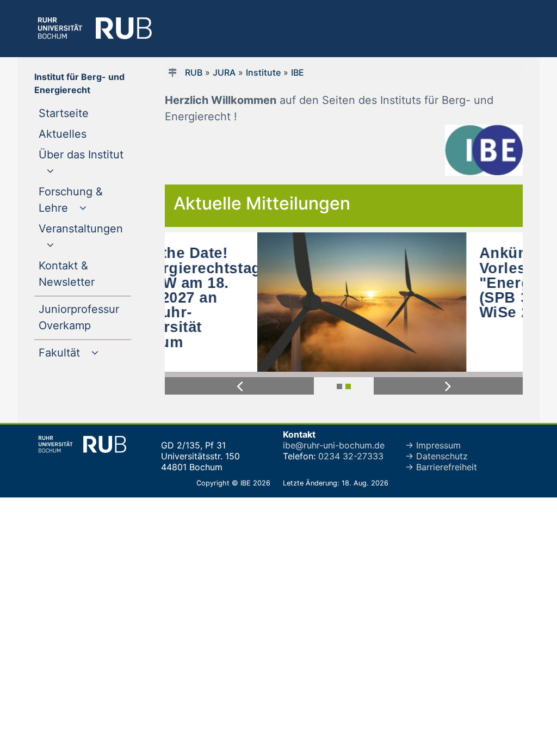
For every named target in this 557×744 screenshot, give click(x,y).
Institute (263, 72)
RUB (193, 72)
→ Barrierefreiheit (441, 467)
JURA (224, 72)
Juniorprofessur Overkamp (85, 317)
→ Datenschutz (436, 456)
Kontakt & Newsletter (85, 273)
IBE (297, 72)
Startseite (85, 113)
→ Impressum (433, 445)
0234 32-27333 (350, 456)
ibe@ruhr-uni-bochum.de (334, 445)
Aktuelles (85, 133)
